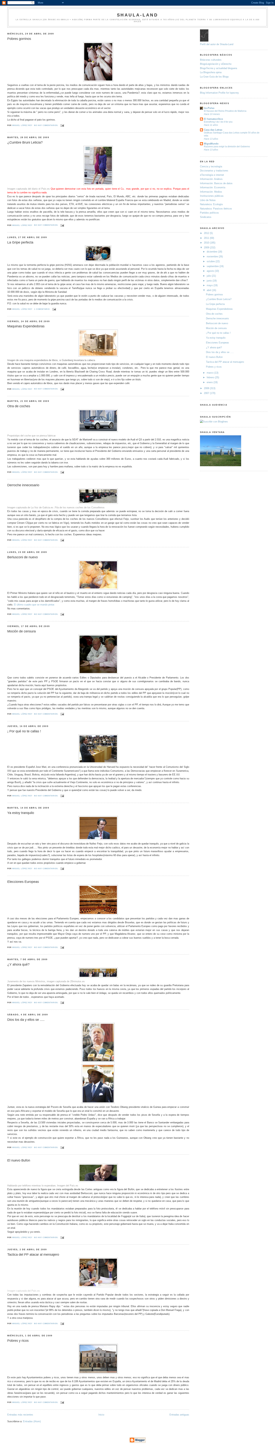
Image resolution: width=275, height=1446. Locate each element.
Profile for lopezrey (229, 92)
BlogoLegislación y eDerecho (215, 64)
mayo (210, 285)
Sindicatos (205, 217)
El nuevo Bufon (18, 1160)
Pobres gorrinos (19, 39)
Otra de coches (18, 406)
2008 (207, 388)
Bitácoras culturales (210, 59)
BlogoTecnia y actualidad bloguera (218, 68)
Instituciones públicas (212, 195)
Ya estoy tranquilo (20, 813)
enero (210, 382)
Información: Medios (211, 191)
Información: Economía (212, 187)
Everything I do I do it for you (218, 122)
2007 (207, 393)
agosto (211, 271)
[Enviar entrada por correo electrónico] (62, 125)
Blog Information (209, 92)
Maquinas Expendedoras (26, 326)
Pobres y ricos (18, 1341)
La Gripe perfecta (20, 242)
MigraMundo (211, 143)
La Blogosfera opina (210, 72)
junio (210, 280)
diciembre (212, 251)
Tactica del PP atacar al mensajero (33, 1254)
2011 (207, 238)
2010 (207, 242)
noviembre (213, 256)
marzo (210, 372)
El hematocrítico (213, 119)
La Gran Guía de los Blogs (214, 76)
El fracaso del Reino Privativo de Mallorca (225, 111)
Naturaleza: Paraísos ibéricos (216, 208)
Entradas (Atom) (32, 1421)
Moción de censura (21, 631)
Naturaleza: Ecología (211, 204)
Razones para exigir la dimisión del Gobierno (227, 146)
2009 (207, 247)
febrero (211, 377)
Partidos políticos (209, 212)
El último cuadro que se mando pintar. (34, 604)
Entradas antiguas (179, 1414)
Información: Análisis (211, 179)
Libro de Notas (208, 200)
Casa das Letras (213, 129)
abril (209, 290)
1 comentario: (42, 309)
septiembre (213, 266)
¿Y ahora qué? (18, 964)
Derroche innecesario (23, 485)
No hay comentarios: (46, 125)
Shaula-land (137, 15)
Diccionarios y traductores (214, 170)
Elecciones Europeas (23, 882)
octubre (211, 261)
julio (209, 275)
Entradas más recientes (20, 1414)
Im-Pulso (209, 108)
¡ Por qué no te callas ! (24, 731)
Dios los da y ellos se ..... (26, 1020)
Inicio (101, 1414)
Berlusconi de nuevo (22, 557)
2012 (207, 233)
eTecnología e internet (212, 174)
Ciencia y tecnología (211, 166)
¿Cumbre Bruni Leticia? (25, 142)
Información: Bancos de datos (216, 183)
